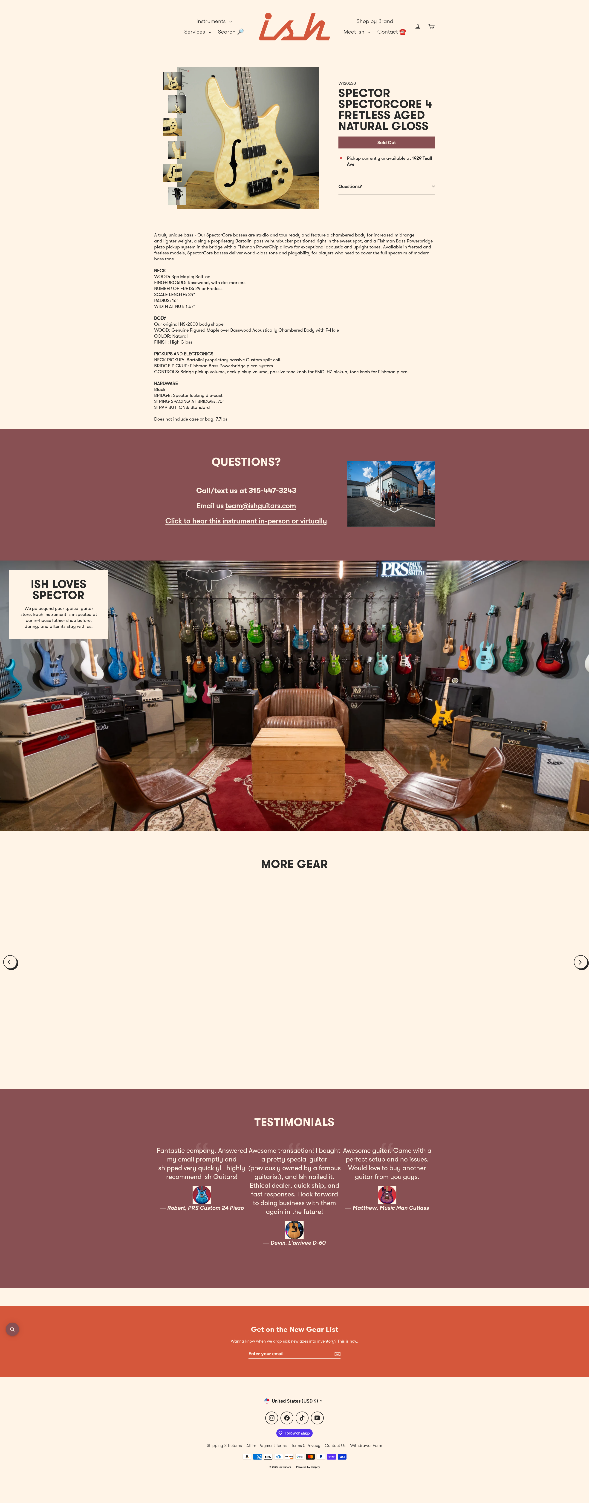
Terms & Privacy (305, 1445)
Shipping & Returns (224, 1445)
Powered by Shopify (308, 1467)
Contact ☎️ (391, 31)
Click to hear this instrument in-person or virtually (246, 521)
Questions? (350, 186)
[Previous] (10, 962)
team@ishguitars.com (260, 505)
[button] (12, 1329)
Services (195, 31)
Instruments (211, 21)
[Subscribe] (337, 1354)
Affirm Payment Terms (266, 1445)
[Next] (581, 962)
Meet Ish (355, 31)
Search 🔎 (231, 31)
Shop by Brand (374, 21)
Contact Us (335, 1445)
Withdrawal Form (366, 1445)
